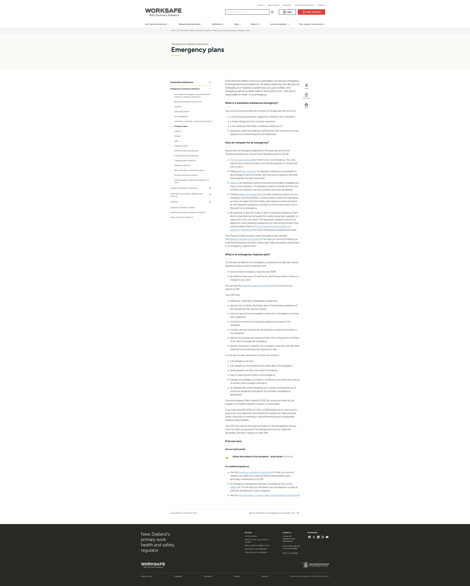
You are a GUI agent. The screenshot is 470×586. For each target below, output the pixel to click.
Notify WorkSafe (313, 12)
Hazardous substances (203, 30)
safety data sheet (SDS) (251, 194)
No (298, 513)
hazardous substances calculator (246, 239)
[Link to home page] (163, 15)
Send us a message (290, 553)
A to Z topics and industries (185, 30)
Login (289, 12)
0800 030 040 (294, 546)
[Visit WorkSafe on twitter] (314, 537)
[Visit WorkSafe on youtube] (327, 537)
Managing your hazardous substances (224, 30)
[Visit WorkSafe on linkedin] (318, 537)
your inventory (249, 171)
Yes (292, 513)
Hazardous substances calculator (255, 472)
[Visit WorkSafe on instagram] (323, 537)
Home (173, 30)
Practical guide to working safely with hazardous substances (268, 495)
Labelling (234, 183)
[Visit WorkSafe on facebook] (309, 537)
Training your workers (240, 159)
